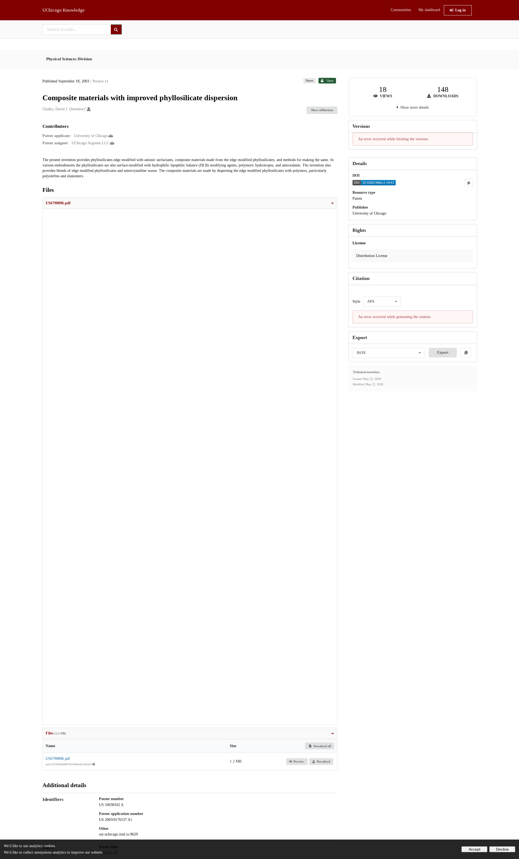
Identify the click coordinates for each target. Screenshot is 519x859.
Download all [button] (322, 746)
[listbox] (382, 301)
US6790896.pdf (58, 759)
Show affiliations (322, 110)
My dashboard (429, 10)
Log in (460, 10)
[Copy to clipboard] (469, 182)
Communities (401, 10)
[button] (190, 203)
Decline (502, 849)
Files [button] (56, 733)
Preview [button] (299, 761)
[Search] (116, 29)
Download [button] (323, 761)
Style (356, 301)
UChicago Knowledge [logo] (63, 10)
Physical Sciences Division (69, 59)
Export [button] (442, 352)
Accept (474, 849)
